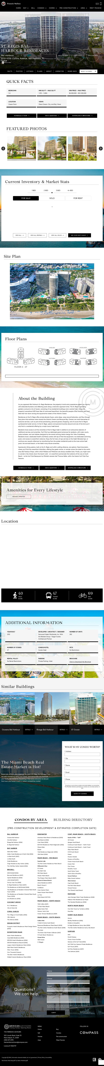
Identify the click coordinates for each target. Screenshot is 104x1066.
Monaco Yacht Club (43, 911)
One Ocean (71, 866)
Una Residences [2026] (13, 898)
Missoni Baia (41, 847)
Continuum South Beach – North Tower (79, 845)
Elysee (39, 849)
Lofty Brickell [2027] (12, 880)
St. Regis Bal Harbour (13, 845)
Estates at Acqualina (74, 923)
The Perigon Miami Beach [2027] (47, 878)
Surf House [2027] (73, 946)
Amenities (59, 71)
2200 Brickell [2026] (12, 873)
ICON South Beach (73, 852)
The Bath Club (42, 871)
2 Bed (46, 190)
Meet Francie (95, 8)
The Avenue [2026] (12, 919)
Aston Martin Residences (14, 935)
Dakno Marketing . (23, 1060)
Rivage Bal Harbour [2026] (14, 842)
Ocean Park (71, 864)
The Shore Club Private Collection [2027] (49, 932)
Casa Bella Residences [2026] (15, 938)
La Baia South (11, 859)
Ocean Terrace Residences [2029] (47, 913)
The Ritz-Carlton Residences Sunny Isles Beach (81, 927)
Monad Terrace (72, 888)
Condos (58, 1033)
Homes (40, 1036)
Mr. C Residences (12, 905)
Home (18, 8)
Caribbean (41, 887)
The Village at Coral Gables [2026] (17, 915)
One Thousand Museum (14, 952)
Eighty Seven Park (43, 909)
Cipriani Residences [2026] (14, 878)
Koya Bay (70, 911)
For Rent (78, 198)
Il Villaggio (40, 942)
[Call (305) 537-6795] (100, 3)
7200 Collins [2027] (43, 904)
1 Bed (34, 190)
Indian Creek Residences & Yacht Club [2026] (20, 854)
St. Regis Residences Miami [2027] (16, 885)
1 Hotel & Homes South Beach (46, 923)
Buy (57, 1029)
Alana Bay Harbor (12, 851)
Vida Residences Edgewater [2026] (48, 852)
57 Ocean (40, 868)
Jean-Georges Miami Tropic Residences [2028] (81, 897)
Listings (29, 71)
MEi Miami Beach (42, 873)
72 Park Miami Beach (43, 906)
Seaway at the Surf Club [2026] (77, 942)
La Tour (40, 895)
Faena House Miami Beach (45, 892)
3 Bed (58, 190)
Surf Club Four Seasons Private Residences (80, 944)
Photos (19, 71)
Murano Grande (72, 857)
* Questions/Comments (54, 994)
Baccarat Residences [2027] (15, 875)
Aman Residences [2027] (45, 883)
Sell (33, 8)
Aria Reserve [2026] (43, 840)
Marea (69, 854)
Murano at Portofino (73, 859)
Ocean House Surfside (74, 939)
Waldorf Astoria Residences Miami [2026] (19, 957)
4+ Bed (70, 190)
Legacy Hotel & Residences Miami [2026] (19, 945)
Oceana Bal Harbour (13, 837)
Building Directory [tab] (73, 820)
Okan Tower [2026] (12, 950)
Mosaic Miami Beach (43, 875)
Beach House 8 (42, 885)
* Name (67, 765)
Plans (39, 71)
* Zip (66, 758)
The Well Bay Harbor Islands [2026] (17, 866)
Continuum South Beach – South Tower (79, 847)
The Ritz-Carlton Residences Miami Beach (50, 863)
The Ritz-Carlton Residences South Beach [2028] (51, 927)
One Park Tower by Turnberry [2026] (78, 909)
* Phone (67, 779)
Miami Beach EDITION (44, 897)
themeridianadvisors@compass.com (16, 1042)
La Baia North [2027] (13, 856)
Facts (9, 71)
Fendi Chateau (72, 937)
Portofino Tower (72, 869)
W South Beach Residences (45, 935)
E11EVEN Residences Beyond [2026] (17, 942)
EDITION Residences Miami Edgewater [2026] (51, 845)
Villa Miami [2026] (43, 854)
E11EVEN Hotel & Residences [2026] (17, 940)
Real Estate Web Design (8, 1060)
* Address (68, 751)
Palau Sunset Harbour (74, 878)
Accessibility (49, 1057)
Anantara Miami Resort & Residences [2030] (50, 837)
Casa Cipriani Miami (43, 890)
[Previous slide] (3, 148)
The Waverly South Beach (75, 890)
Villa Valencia (11, 917)
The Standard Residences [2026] (77, 902)
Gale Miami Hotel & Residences (16, 947)
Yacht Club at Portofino (74, 873)
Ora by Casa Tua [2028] (14, 882)
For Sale (25, 198)
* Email (67, 772)
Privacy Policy (41, 1057)
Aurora (70, 918)
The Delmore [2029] (73, 951)
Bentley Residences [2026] (75, 920)
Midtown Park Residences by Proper (78, 899)
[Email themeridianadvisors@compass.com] (97, 3)
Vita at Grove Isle (12, 908)
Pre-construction (61, 1036)
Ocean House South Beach (75, 861)
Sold (52, 198)
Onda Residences (12, 861)
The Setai (40, 930)
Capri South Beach (73, 883)
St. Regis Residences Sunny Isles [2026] (79, 925)
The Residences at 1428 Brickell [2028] (18, 887)
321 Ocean (71, 840)
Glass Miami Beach (73, 849)
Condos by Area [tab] (31, 820)
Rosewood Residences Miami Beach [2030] (50, 925)
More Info (72, 71)
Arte (69, 934)
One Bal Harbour (12, 840)
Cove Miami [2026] (43, 842)
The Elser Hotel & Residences (15, 954)
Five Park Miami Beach (74, 885)
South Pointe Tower (73, 871)
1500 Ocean (41, 939)
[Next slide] (101, 148)
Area (39, 1040)
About (49, 71)
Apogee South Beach (74, 842)
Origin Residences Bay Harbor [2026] (18, 863)
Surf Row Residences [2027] (76, 949)
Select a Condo (86, 71)
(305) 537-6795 (8, 1040)
